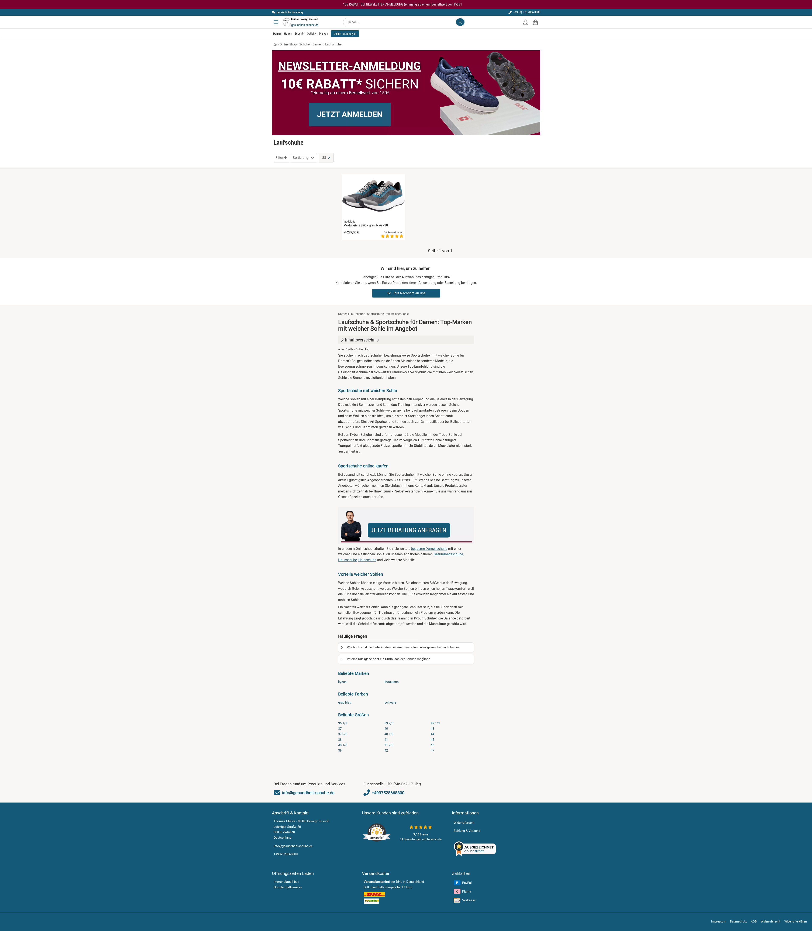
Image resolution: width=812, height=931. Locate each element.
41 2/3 (388, 745)
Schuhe (304, 44)
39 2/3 (388, 723)
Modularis (391, 682)
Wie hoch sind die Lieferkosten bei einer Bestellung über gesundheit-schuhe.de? (403, 647)
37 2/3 (342, 734)
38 (340, 740)
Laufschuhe (333, 44)
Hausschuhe (347, 560)
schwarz (390, 702)
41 (386, 740)
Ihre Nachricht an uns (409, 293)
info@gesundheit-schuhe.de (293, 846)
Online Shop (288, 44)
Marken (323, 33)
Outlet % (312, 33)
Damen (277, 33)
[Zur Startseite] (300, 22)
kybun (342, 682)
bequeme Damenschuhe (429, 549)
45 (432, 740)
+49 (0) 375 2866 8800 (526, 12)
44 (432, 734)
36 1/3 (342, 723)
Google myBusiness (288, 887)
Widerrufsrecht (464, 823)
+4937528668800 (286, 854)
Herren (288, 33)
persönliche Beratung (289, 12)
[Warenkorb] (535, 22)
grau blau (344, 702)
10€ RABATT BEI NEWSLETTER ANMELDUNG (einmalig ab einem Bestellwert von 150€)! (402, 4)
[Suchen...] (460, 22)
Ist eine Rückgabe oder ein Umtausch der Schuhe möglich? (388, 659)
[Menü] (276, 22)
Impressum (718, 921)
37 (340, 729)
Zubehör (299, 33)
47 (432, 750)
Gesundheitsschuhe (448, 554)
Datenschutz (738, 921)
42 (386, 750)
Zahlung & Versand (467, 831)
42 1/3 (435, 723)
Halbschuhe (367, 560)
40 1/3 (388, 734)
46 (432, 745)
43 (432, 729)
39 (340, 750)
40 (386, 729)
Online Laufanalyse (345, 33)
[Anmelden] (525, 22)
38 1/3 (342, 745)
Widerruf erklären (795, 921)
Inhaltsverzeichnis (362, 340)
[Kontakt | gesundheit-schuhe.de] (406, 525)
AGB (754, 921)
